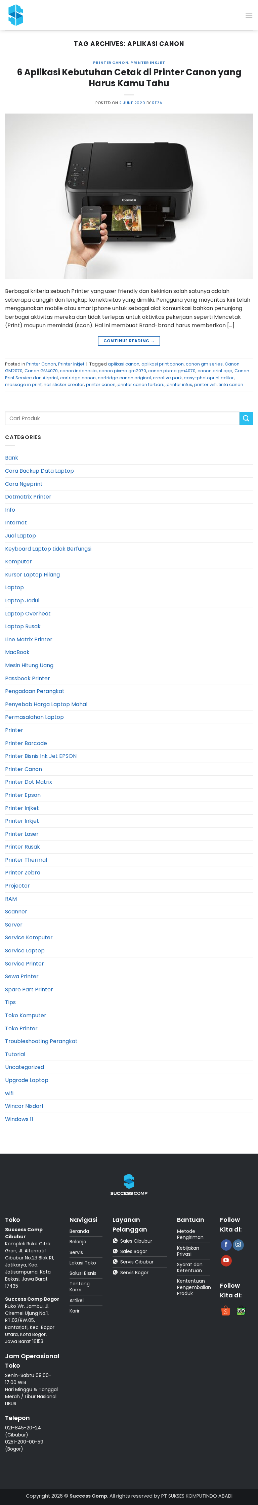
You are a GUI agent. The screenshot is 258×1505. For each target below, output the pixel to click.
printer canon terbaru (141, 384)
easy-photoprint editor (209, 378)
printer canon (101, 384)
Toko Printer (21, 1028)
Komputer (18, 561)
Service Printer (24, 964)
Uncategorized (24, 1067)
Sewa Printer (22, 976)
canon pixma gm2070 (122, 371)
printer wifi (205, 384)
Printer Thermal (26, 860)
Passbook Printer (27, 678)
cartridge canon (78, 378)
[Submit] (246, 418)
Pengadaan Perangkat (34, 691)
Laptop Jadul (22, 600)
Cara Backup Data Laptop (39, 471)
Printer (14, 730)
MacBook (17, 652)
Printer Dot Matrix (28, 782)
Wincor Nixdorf (24, 1106)
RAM (11, 899)
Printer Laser (22, 834)
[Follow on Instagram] (238, 1245)
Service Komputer (29, 937)
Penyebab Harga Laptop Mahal (46, 704)
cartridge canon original (124, 378)
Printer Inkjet (147, 62)
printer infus (179, 384)
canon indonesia (78, 371)
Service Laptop (25, 950)
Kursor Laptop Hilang (32, 574)
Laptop (14, 587)
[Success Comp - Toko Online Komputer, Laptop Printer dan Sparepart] (20, 15)
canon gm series (204, 364)
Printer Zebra (22, 872)
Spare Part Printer (29, 989)
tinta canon (231, 384)
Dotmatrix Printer (28, 497)
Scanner (16, 911)
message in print (23, 384)
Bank (11, 458)
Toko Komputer (25, 1015)
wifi (9, 1093)
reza (157, 102)
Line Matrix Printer (28, 639)
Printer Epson (23, 795)
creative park (167, 378)
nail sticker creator (64, 384)
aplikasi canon (123, 364)
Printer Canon (110, 62)
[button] (249, 15)
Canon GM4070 (41, 371)
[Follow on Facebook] (226, 1245)
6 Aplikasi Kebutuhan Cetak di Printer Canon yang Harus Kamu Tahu (129, 77)
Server (14, 925)
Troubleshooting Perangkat (41, 1041)
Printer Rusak (22, 847)
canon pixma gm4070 (172, 371)
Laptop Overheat (28, 613)
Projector (17, 886)
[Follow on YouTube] (226, 1260)
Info (10, 510)
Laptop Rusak (23, 626)
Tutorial (15, 1054)
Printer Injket (22, 808)
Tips (10, 1002)
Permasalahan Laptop (34, 717)
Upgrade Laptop (26, 1080)
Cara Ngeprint (24, 484)
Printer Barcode (26, 743)
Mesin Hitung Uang (29, 665)
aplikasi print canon (162, 364)
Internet (16, 522)
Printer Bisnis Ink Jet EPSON (41, 756)
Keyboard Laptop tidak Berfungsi (48, 549)
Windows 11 (19, 1119)
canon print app (215, 371)
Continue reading (129, 341)
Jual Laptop (20, 536)
